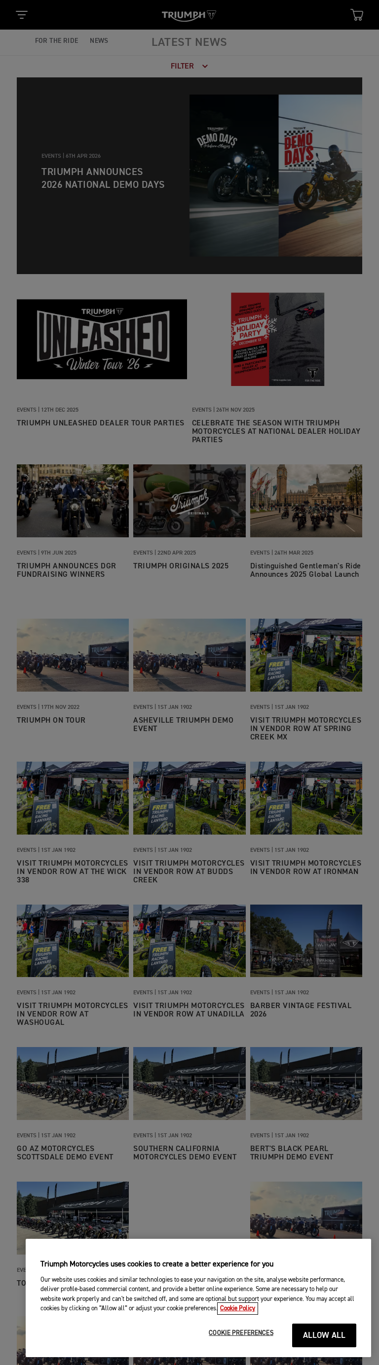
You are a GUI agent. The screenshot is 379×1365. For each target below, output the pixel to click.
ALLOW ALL (324, 1335)
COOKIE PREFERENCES (241, 1333)
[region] (198, 1298)
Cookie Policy (237, 1308)
